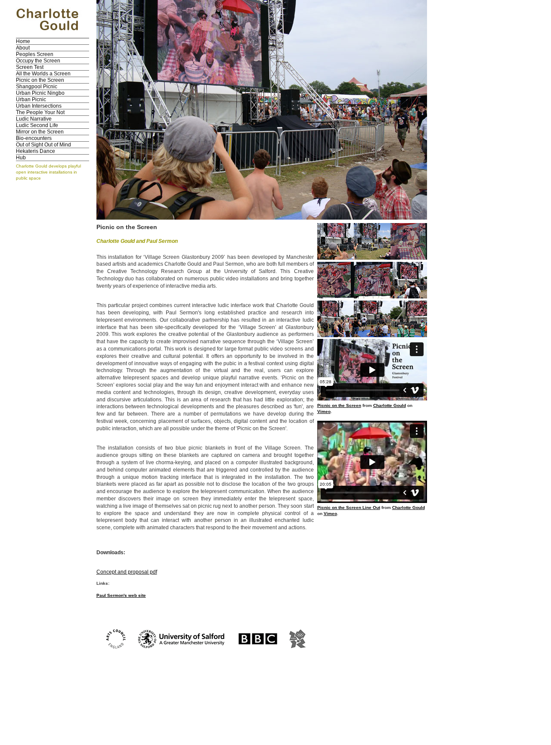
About (23, 48)
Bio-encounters (34, 138)
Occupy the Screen (38, 61)
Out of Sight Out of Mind (43, 145)
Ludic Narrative (34, 119)
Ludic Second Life (37, 125)
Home (23, 41)
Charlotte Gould (389, 405)
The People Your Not (40, 112)
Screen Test (29, 67)
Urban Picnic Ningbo (40, 93)
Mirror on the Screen (40, 132)
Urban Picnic (31, 99)
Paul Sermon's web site (121, 595)
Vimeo (324, 411)
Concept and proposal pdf (126, 572)
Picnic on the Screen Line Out (348, 507)
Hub (21, 158)
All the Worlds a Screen (43, 74)
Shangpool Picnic (36, 87)
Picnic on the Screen (40, 80)
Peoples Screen (34, 54)
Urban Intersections (39, 106)
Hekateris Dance (35, 151)
